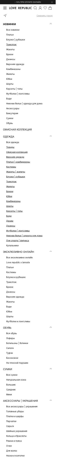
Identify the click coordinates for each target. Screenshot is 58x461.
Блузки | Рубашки (15, 176)
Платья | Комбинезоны (18, 162)
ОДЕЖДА (8, 136)
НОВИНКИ (9, 24)
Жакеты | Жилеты (15, 171)
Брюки (9, 191)
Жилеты (10, 186)
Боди (8, 216)
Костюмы (11, 166)
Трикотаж (11, 44)
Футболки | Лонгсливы (18, 230)
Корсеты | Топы (14, 211)
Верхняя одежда (15, 157)
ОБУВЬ (7, 327)
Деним (9, 221)
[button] (28, 16)
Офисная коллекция (17, 152)
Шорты (9, 206)
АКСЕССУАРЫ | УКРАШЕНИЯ (20, 400)
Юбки (9, 196)
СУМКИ (7, 369)
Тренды (10, 147)
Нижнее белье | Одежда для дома (24, 235)
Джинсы (10, 225)
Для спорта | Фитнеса (17, 240)
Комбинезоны (13, 201)
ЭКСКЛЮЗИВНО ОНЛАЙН (18, 251)
